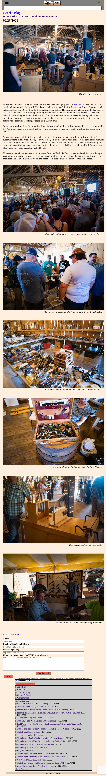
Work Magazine (23, 698)
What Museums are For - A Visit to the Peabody (36, 766)
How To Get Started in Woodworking (32, 703)
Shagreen (21, 750)
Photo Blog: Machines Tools (28, 732)
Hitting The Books (24, 735)
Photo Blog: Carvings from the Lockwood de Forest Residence (43, 757)
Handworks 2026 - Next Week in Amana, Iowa (30, 16)
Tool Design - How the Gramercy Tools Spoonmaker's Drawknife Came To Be (49, 724)
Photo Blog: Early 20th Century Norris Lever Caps (38, 754)
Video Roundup (23, 692)
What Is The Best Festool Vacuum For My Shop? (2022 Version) (43, 729)
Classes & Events (24, 695)
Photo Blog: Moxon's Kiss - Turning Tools (34, 744)
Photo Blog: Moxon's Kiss (28, 747)
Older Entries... (21, 769)
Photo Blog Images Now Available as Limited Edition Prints (41, 741)
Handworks (79, 104)
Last (8, 676)
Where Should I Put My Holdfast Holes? (33, 707)
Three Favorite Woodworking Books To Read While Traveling (42, 710)
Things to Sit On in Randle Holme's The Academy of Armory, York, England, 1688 (51, 713)
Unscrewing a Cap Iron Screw (29, 718)
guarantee (49, 773)
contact (57, 773)
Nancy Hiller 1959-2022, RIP (29, 760)
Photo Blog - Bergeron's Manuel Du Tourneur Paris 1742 (40, 763)
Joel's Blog (13, 13)
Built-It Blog (22, 689)
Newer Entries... (22, 701)
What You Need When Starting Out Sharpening (36, 721)
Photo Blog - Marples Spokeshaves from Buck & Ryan (39, 738)
